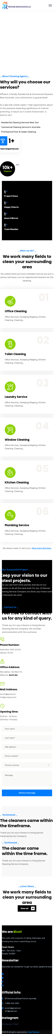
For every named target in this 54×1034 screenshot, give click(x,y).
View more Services (41, 548)
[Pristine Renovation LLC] (17, 5)
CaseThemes (33, 1032)
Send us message (27, 793)
